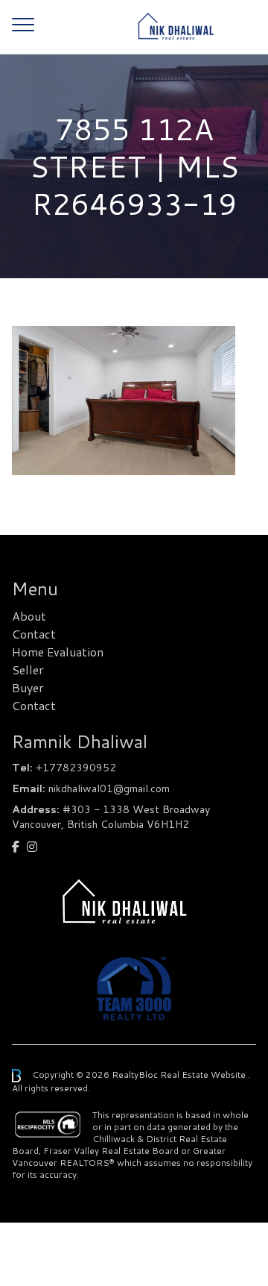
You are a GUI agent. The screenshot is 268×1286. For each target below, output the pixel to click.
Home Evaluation (57, 651)
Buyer (28, 687)
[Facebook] (15, 846)
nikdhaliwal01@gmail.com (109, 788)
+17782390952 (76, 767)
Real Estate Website (204, 1074)
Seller (28, 669)
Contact (34, 633)
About (29, 615)
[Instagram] (32, 846)
